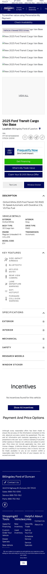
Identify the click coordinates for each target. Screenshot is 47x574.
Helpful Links (29, 518)
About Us (39, 525)
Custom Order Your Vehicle (7, 532)
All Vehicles (19, 518)
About (38, 516)
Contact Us (13, 482)
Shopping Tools (8, 518)
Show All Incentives (23, 407)
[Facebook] (4, 504)
